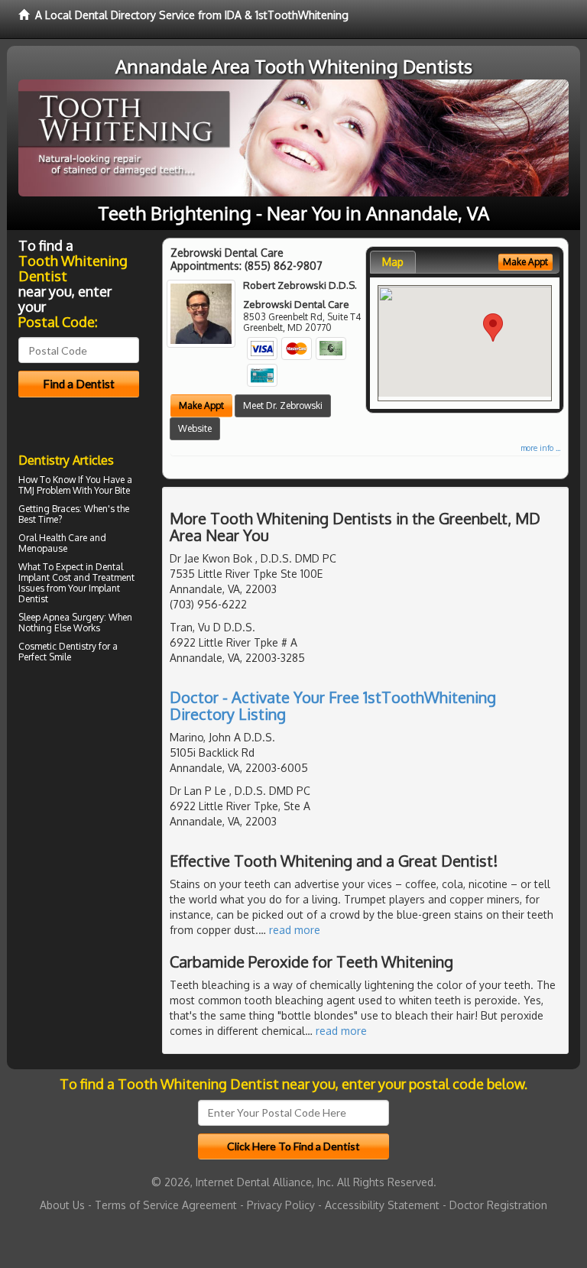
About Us (62, 1204)
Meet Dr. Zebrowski (283, 405)
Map (393, 261)
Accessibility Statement (382, 1204)
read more (294, 929)
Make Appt (201, 405)
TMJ (26, 490)
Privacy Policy (281, 1204)
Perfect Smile (44, 657)
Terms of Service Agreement (166, 1204)
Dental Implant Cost (70, 572)
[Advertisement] (96, 800)
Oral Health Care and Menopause (62, 543)
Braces (65, 508)
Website (195, 428)
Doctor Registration (498, 1204)
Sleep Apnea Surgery (61, 617)
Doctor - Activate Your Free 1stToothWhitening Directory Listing (333, 705)
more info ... (540, 447)
